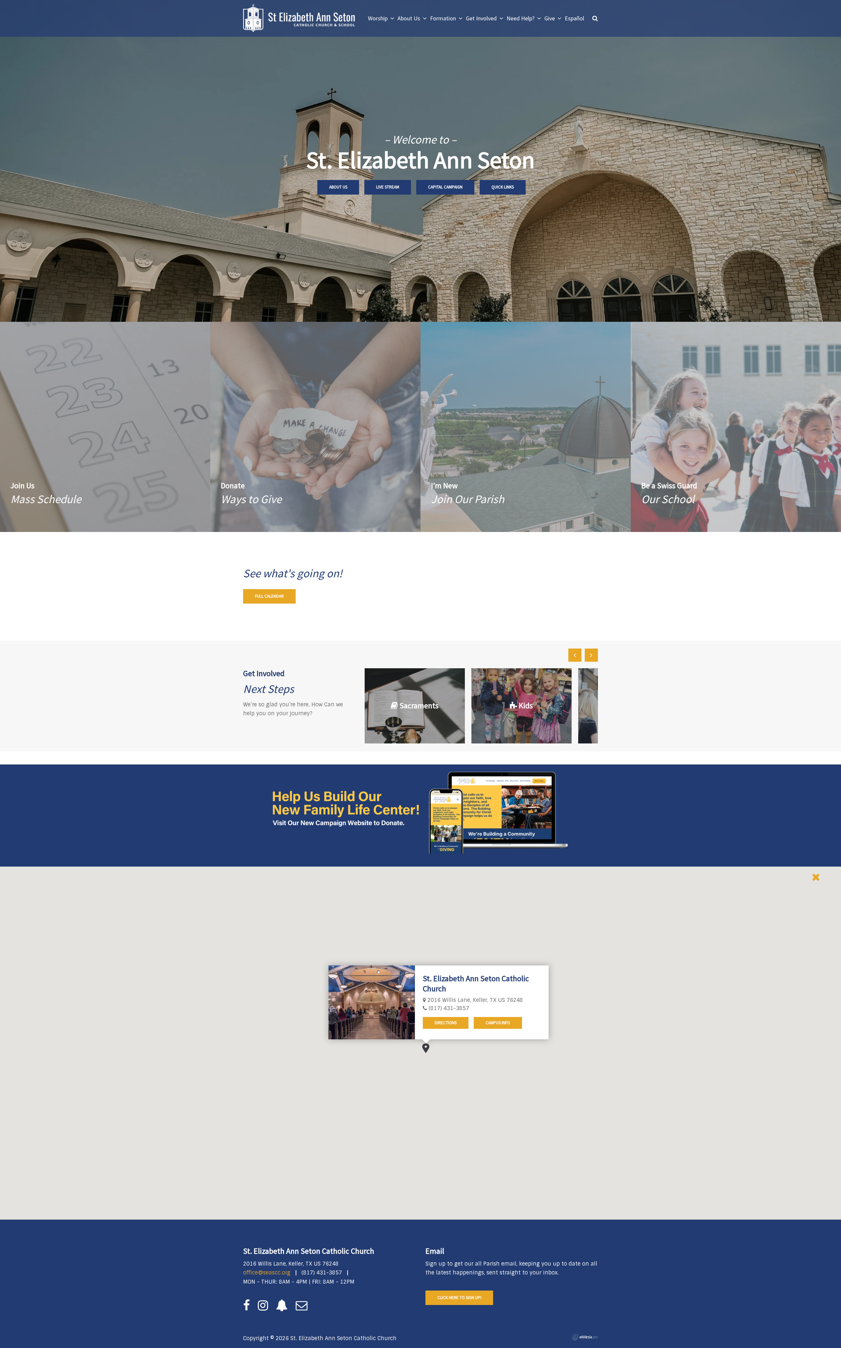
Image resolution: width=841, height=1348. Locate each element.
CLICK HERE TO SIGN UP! (459, 1297)
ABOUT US (338, 187)
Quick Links (502, 187)
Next (591, 655)
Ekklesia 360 (585, 1337)
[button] (425, 1048)
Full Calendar (269, 596)
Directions (446, 1023)
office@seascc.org (266, 1272)
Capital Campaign (445, 187)
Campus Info (498, 1023)
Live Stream (387, 187)
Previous (574, 655)
